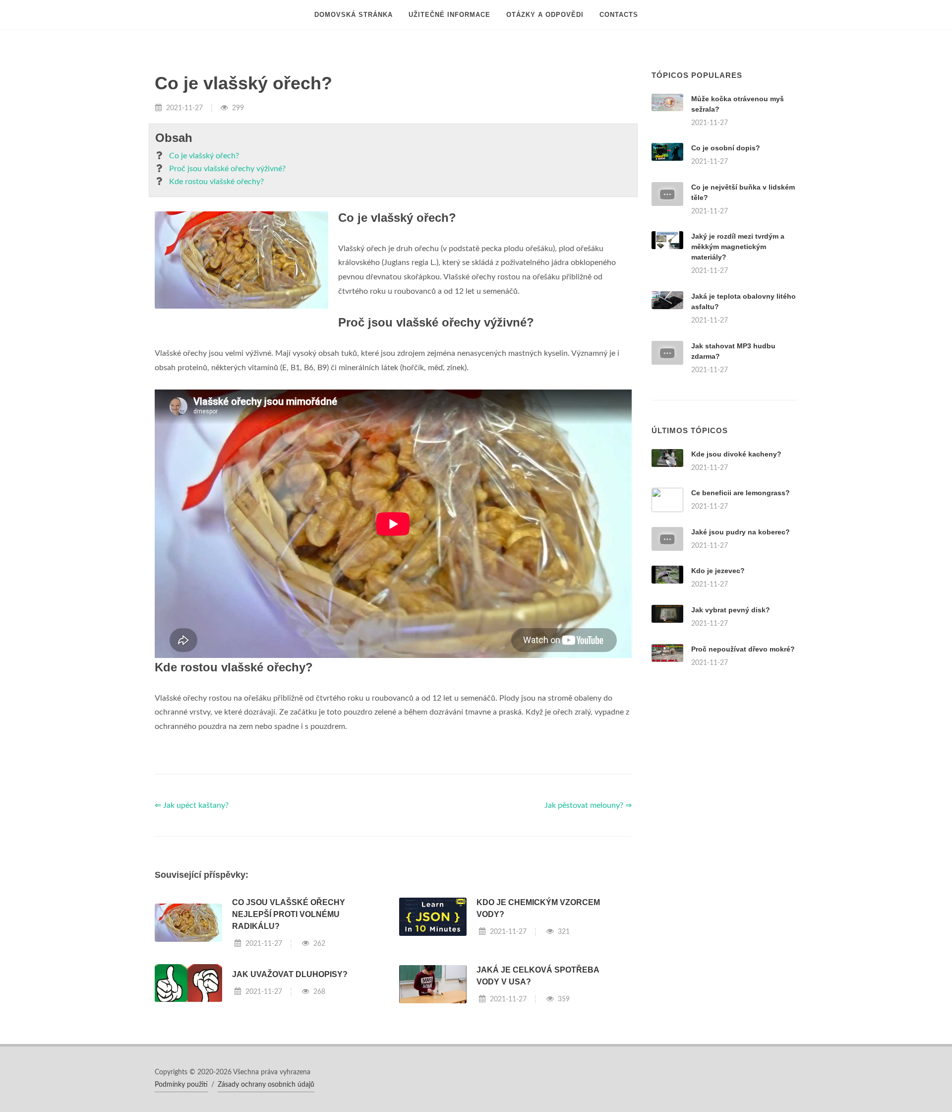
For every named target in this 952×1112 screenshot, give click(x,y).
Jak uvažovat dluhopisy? (290, 974)
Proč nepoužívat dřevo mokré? (743, 649)
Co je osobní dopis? (725, 148)
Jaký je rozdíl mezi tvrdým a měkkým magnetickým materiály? (737, 246)
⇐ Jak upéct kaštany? (192, 805)
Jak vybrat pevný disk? (730, 610)
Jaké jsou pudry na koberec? (740, 532)
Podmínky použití (181, 1084)
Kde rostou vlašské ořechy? (216, 182)
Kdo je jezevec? (718, 571)
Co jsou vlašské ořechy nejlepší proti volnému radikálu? (288, 914)
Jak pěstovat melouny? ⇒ (588, 805)
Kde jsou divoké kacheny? (736, 454)
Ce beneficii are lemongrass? (740, 493)
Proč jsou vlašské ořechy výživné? (227, 169)
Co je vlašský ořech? (204, 156)
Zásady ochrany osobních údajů (266, 1084)
